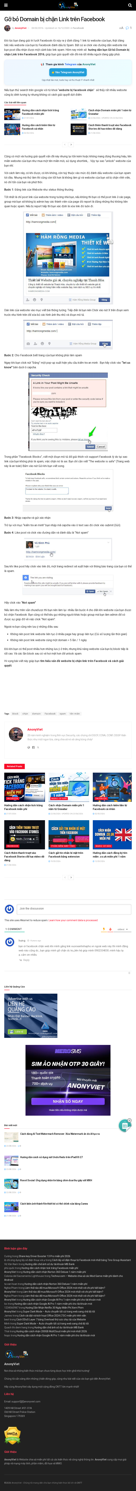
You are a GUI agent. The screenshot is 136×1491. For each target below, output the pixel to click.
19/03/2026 (55, 861)
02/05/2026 (29, 133)
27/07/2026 (29, 118)
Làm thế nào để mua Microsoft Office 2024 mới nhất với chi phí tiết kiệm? (65, 1287)
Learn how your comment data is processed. (73, 920)
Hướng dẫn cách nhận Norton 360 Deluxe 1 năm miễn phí (54, 1272)
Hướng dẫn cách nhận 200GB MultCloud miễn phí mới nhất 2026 (51, 1331)
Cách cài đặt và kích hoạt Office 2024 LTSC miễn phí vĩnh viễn (52, 1315)
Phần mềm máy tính (63, 846)
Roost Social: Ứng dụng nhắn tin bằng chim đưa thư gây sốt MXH (56, 1180)
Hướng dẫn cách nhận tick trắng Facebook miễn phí (50, 1268)
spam (63, 714)
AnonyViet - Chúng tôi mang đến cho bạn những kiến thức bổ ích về (44, 1483)
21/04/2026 (95, 133)
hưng (22, 940)
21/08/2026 (11, 1216)
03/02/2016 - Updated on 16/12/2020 (50, 28)
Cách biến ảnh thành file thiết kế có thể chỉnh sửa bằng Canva (54, 1203)
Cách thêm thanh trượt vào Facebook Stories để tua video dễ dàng (24, 856)
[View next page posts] (71, 144)
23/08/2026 (11, 1146)
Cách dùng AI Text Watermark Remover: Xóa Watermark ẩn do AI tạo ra (60, 1133)
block (15, 714)
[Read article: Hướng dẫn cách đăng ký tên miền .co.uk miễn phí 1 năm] (113, 834)
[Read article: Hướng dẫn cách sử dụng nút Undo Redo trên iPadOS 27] (11, 1161)
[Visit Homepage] (67, 5)
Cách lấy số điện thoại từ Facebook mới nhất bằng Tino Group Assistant (91, 1260)
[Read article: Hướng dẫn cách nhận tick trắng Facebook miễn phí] (12, 114)
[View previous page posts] (64, 144)
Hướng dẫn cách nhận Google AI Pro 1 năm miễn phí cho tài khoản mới (62, 1299)
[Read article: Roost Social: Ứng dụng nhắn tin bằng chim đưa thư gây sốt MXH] (11, 1184)
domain (36, 714)
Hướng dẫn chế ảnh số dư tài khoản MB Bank (50, 1264)
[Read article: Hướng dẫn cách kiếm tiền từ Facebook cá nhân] (12, 129)
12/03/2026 (99, 861)
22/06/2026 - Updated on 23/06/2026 (106, 118)
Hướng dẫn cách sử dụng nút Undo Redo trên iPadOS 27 (51, 1157)
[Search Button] (130, 5)
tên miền (75, 714)
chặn (25, 714)
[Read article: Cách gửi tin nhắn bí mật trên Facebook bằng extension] (69, 834)
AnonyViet (20, 28)
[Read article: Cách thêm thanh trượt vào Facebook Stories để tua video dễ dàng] (79, 129)
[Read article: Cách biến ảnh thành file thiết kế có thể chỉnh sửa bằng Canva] (11, 1207)
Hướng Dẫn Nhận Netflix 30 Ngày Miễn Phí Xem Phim (55, 1307)
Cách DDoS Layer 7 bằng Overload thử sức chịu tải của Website (51, 1319)
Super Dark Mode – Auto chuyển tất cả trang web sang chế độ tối (59, 1311)
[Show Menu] (6, 5)
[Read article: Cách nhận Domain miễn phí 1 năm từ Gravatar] (79, 114)
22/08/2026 (11, 1192)
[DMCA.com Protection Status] (12, 1435)
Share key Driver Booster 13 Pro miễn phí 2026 (44, 1256)
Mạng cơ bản (59, 798)
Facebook (78, 28)
